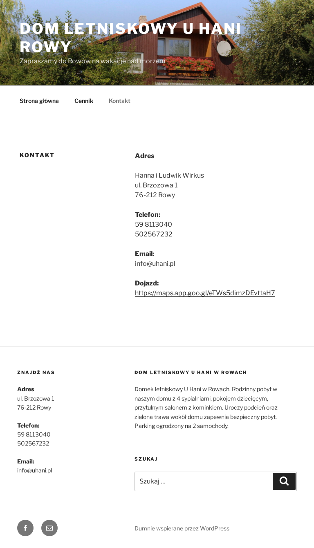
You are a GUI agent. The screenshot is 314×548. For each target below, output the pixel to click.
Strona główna (39, 100)
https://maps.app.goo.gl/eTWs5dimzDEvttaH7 (205, 293)
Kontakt (119, 100)
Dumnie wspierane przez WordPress (182, 528)
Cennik (83, 100)
